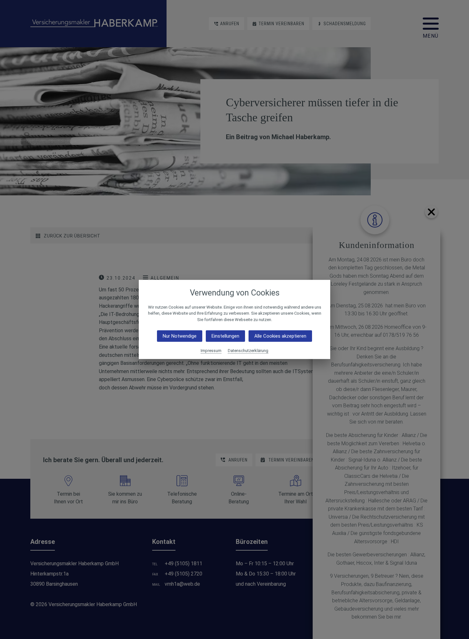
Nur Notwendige (180, 336)
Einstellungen (225, 336)
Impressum (211, 350)
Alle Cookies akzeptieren (280, 336)
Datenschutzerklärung (248, 350)
